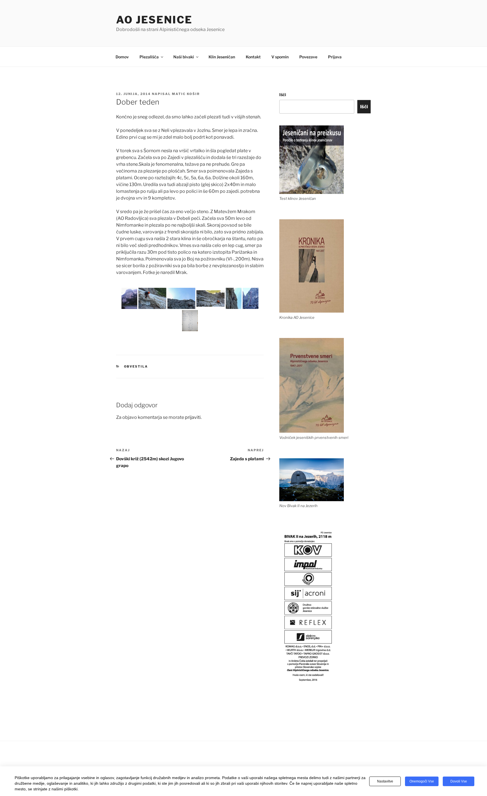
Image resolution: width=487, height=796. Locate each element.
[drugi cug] (210, 298)
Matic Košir (186, 94)
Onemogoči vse (421, 781)
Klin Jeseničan (222, 56)
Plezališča (149, 56)
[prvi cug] (181, 298)
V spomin (280, 56)
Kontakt (253, 56)
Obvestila (136, 366)
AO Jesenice (154, 20)
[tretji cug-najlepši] (234, 298)
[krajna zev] (152, 298)
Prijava (335, 56)
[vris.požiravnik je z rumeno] (250, 298)
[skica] (190, 320)
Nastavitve (385, 781)
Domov (122, 56)
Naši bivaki (183, 56)
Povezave (308, 56)
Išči (282, 94)
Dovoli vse (458, 781)
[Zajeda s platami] (129, 298)
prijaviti (193, 417)
